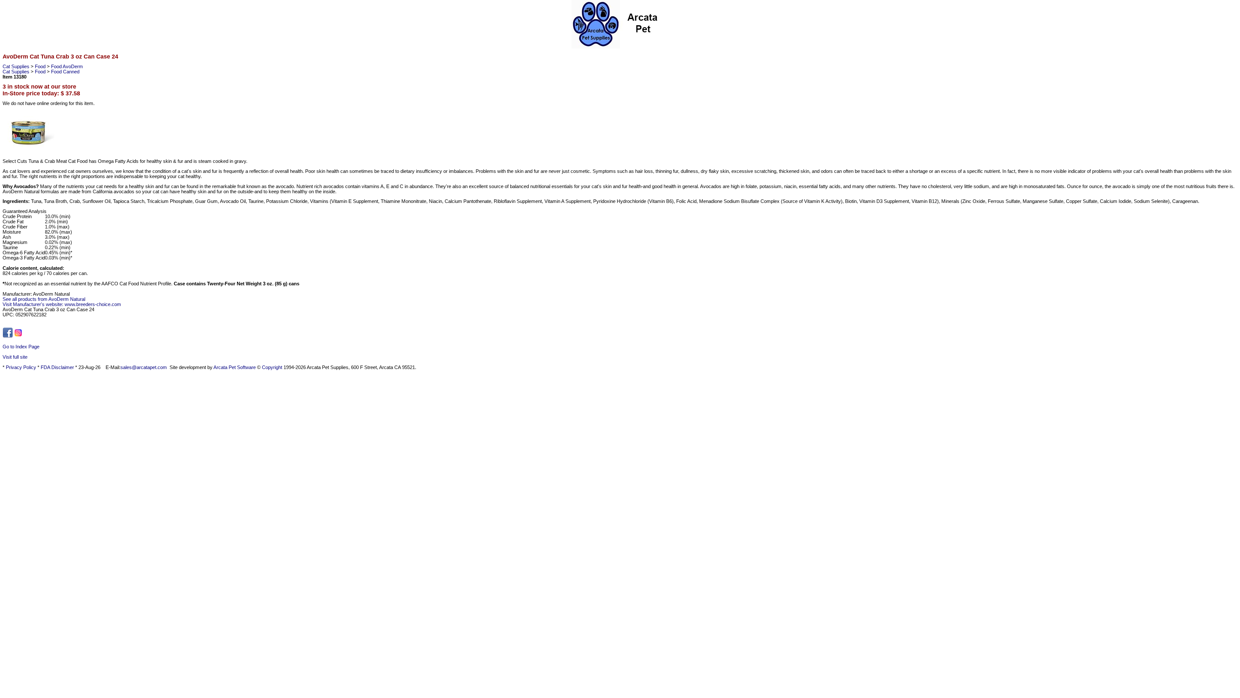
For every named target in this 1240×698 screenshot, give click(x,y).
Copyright (272, 367)
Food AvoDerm (67, 66)
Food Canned (65, 71)
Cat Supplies (17, 66)
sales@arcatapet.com (143, 367)
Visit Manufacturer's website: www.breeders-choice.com (62, 304)
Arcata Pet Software (234, 367)
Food (41, 66)
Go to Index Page (21, 346)
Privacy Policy (21, 367)
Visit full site (15, 357)
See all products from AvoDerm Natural (44, 299)
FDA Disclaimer (57, 367)
